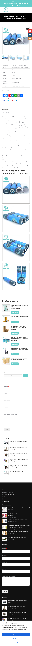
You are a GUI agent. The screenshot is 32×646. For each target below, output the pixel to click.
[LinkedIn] (16, 101)
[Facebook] (4, 101)
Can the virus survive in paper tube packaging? (16, 514)
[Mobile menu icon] (29, 10)
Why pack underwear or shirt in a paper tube (18, 519)
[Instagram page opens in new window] (20, 5)
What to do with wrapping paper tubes (17, 537)
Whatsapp (7, 400)
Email (6, 394)
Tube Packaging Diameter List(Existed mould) (19, 508)
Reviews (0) (5, 112)
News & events (6, 505)
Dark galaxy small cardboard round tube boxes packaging (19, 348)
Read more (15, 312)
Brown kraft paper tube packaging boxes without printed (18, 327)
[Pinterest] (12, 101)
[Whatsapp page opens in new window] (15, 5)
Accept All (16, 635)
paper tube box (19, 166)
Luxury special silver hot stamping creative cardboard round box (19, 338)
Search (6, 373)
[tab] (16, 108)
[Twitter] (8, 101)
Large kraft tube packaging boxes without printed (19, 358)
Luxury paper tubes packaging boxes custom (20, 316)
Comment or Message (11, 414)
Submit (7, 429)
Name (6, 386)
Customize (16, 639)
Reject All (16, 643)
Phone (6, 407)
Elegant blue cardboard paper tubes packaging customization (19, 306)
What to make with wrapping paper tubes (18, 531)
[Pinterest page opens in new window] (17, 5)
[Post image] (4, 509)
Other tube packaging (12, 91)
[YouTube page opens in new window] (12, 5)
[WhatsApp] (20, 101)
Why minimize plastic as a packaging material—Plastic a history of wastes (19, 526)
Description (5, 109)
